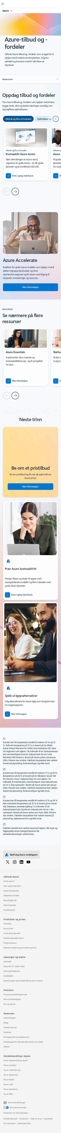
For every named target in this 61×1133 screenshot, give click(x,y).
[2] (4, 768)
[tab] (18, 119)
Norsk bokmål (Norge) (16, 1102)
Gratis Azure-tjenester (12, 933)
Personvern (23, 1119)
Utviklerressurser (10, 1027)
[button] (30, 79)
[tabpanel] (30, 161)
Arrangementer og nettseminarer (16, 1037)
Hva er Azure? (9, 881)
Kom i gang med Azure (12, 886)
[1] (4, 738)
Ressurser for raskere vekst (14, 966)
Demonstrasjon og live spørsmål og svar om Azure (23, 980)
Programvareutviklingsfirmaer (15, 994)
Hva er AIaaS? (9, 1079)
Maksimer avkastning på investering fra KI (20, 948)
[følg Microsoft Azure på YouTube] (29, 862)
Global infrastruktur (11, 891)
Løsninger (7, 961)
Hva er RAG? (8, 1094)
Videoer (7, 1046)
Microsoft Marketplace (12, 999)
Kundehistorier (9, 910)
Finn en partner (10, 1004)
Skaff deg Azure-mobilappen (24, 854)
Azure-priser (8, 928)
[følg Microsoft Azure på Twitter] (8, 862)
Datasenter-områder (11, 895)
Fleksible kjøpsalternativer (14, 938)
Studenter (7, 1032)
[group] (26, 154)
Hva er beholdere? (11, 1089)
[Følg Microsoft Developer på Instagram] (15, 862)
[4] (4, 824)
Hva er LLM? (8, 1084)
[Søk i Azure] (2, 3)
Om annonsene (9, 1123)
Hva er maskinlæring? (12, 1070)
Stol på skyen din (10, 900)
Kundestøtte (8, 976)
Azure (5, 10)
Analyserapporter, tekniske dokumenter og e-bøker (23, 1042)
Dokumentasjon (10, 1018)
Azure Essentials (10, 905)
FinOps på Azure (10, 943)
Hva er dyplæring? (11, 1075)
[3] (4, 796)
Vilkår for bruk (36, 1119)
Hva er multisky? (10, 1065)
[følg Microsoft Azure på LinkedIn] (22, 862)
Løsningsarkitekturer (12, 971)
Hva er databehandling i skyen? (16, 1060)
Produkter (8, 924)
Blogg (6, 1022)
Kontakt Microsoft (10, 1119)
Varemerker (48, 1119)
